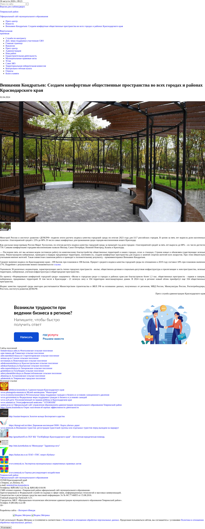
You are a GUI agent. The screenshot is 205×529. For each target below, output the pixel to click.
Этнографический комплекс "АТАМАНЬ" (28, 402)
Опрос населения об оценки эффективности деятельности (40, 407)
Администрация (13, 51)
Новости (10, 24)
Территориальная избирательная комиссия (26, 66)
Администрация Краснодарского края (36, 390)
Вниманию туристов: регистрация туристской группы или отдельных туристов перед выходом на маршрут (60, 428)
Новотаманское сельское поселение (24, 361)
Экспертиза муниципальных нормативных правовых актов (45, 463)
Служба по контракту (16, 38)
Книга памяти (12, 73)
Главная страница (14, 43)
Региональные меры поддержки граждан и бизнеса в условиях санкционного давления (55, 395)
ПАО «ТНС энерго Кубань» (32, 454)
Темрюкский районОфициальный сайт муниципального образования (24, 476)
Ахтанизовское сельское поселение (23, 376)
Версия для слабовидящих (12, 6)
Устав (8, 61)
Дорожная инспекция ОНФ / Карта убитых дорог (44, 425)
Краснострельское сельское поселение (29, 363)
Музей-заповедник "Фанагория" (29, 392)
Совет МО (10, 63)
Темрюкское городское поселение (23, 378)
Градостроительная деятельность (21, 56)
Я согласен (6, 527)
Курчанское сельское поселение (25, 366)
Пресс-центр (12, 21)
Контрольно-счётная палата (19, 68)
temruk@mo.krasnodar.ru (18, 485)
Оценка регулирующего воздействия (34, 472)
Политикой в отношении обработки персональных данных (91, 520)
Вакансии (10, 46)
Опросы (9, 71)
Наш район (11, 53)
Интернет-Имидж (26, 510)
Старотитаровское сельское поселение (30, 355)
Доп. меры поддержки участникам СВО (25, 41)
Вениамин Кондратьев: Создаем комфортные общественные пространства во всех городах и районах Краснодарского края (64, 26)
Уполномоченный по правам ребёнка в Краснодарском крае (36, 400)
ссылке (57, 264)
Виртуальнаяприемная (6, 32)
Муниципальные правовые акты (21, 58)
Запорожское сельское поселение (26, 368)
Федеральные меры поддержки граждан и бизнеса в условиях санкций (44, 397)
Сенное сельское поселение (19, 358)
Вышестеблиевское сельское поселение (31, 373)
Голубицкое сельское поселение (22, 371)
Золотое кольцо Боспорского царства (37, 416)
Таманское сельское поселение (22, 353)
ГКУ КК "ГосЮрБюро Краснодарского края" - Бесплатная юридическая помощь (57, 437)
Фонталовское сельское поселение (27, 350)
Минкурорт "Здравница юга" (34, 446)
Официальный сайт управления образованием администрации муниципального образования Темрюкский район (61, 405)
